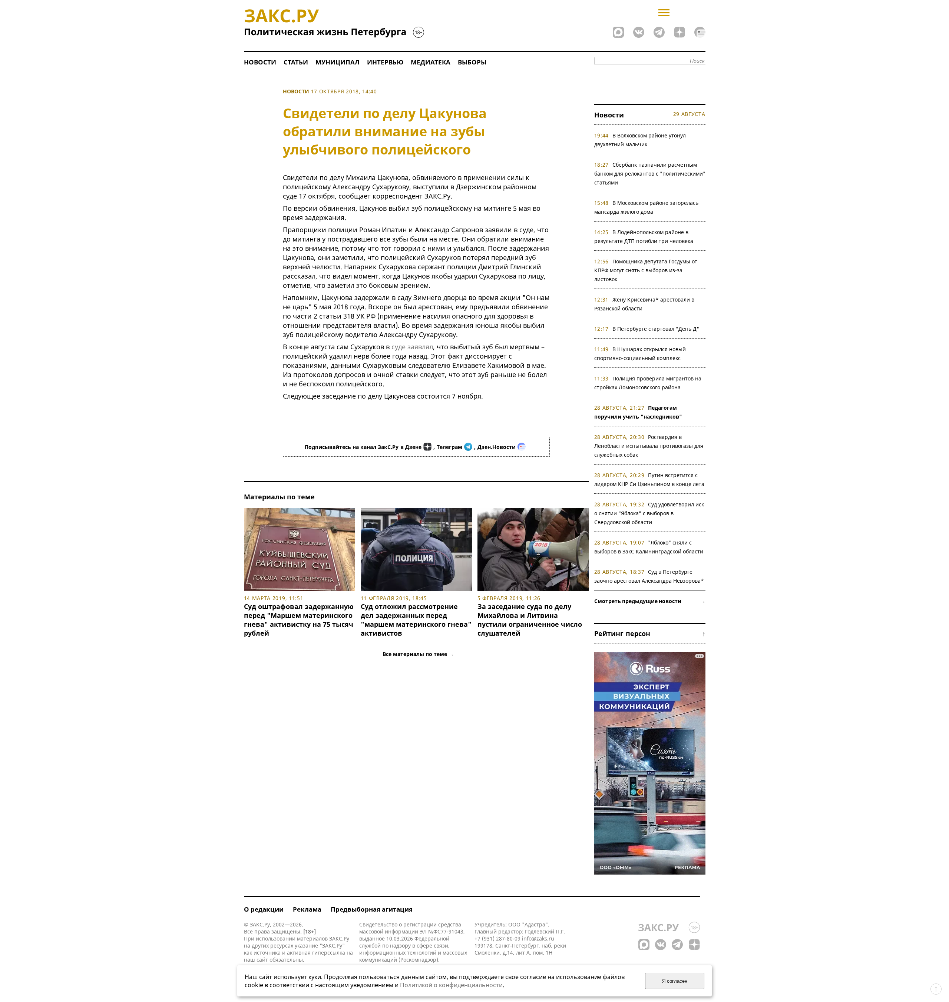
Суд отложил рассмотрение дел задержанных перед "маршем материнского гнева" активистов (416, 620)
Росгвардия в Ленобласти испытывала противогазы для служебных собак (648, 445)
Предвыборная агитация (372, 909)
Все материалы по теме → (418, 654)
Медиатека (430, 62)
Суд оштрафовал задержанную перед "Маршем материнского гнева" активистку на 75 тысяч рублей (299, 620)
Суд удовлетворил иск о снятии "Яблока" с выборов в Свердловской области (649, 513)
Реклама (307, 909)
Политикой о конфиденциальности (451, 985)
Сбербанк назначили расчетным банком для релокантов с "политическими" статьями (649, 173)
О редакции (264, 909)
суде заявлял (412, 346)
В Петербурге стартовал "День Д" (655, 328)
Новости (260, 62)
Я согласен (674, 981)
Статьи (296, 62)
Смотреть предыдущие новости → (649, 601)
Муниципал (337, 62)
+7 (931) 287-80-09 (497, 938)
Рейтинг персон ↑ (649, 633)
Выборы (472, 62)
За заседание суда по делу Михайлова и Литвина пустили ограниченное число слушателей (529, 620)
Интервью (385, 62)
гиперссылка (328, 952)
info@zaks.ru (538, 938)
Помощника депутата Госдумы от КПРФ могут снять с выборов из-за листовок (646, 270)
